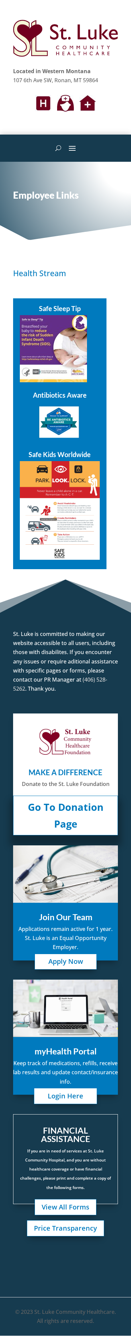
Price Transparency (65, 1228)
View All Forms (65, 1206)
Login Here (65, 1095)
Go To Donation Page (65, 815)
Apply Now (65, 961)
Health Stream (39, 273)
